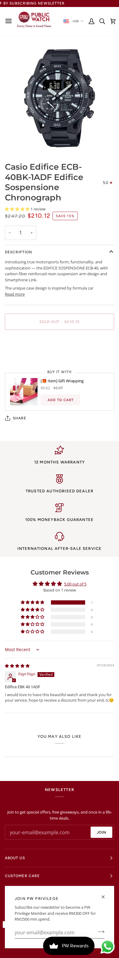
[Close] (105, 897)
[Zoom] (16, 141)
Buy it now (59, 343)
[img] (17, 665)
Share (19, 418)
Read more (15, 294)
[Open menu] (10, 21)
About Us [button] (15, 858)
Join (101, 832)
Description (18, 252)
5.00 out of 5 (75, 584)
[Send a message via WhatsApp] (107, 946)
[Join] (99, 932)
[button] (18, 209)
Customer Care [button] (22, 876)
